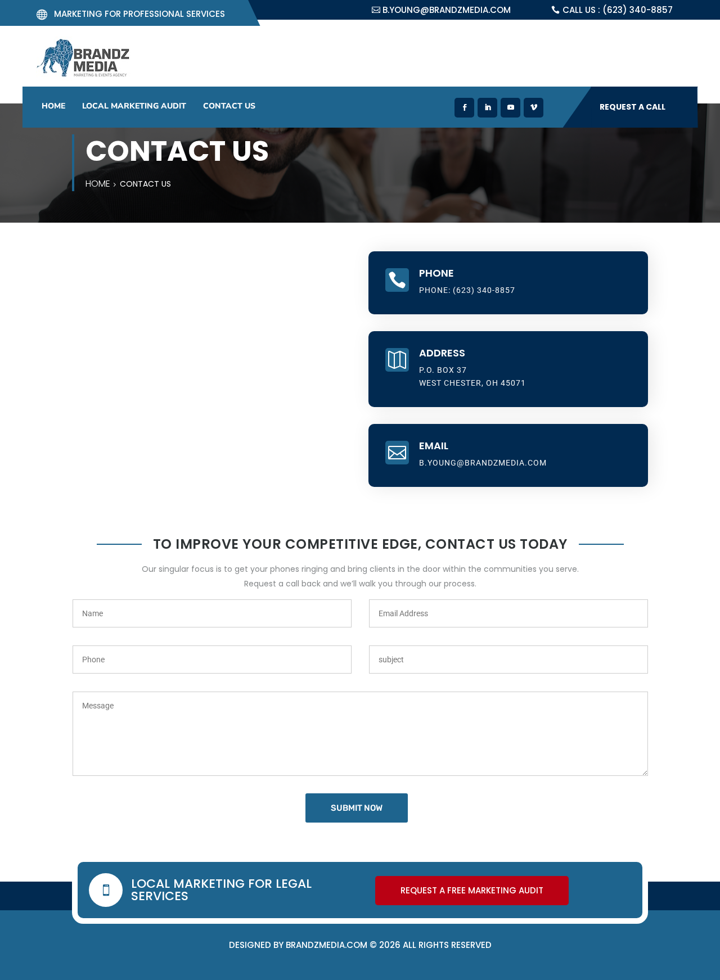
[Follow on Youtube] (510, 108)
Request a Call (632, 106)
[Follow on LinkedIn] (487, 108)
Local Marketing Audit (134, 106)
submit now (356, 808)
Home (53, 106)
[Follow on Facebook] (464, 108)
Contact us (229, 106)
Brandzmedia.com (326, 945)
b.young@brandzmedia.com (446, 10)
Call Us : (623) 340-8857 (617, 10)
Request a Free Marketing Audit (471, 890)
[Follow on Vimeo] (533, 108)
